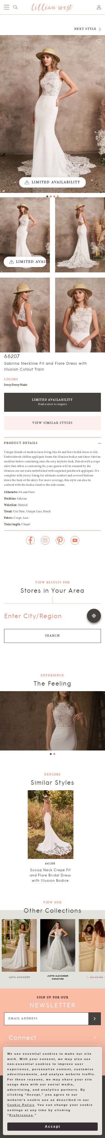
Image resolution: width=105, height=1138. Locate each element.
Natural (23, 505)
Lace (26, 518)
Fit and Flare (27, 492)
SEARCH (52, 635)
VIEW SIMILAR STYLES (52, 423)
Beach (47, 511)
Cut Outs (19, 511)
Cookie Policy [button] (20, 1104)
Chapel (25, 524)
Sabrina (22, 498)
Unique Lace (34, 511)
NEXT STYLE (85, 29)
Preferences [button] (21, 1115)
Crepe (18, 518)
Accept (52, 1127)
